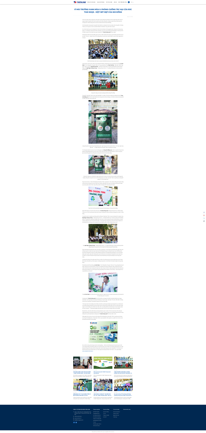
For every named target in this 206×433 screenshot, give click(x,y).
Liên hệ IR (104, 416)
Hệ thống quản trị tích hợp (97, 420)
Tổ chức (94, 422)
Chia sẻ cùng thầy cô (116, 411)
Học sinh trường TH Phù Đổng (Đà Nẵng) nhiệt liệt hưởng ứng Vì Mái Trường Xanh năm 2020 (123, 394)
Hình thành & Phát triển (97, 416)
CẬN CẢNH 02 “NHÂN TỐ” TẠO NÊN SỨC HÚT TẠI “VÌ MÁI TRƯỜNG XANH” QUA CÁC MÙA (103, 394)
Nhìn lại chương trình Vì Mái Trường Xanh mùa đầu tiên (102, 372)
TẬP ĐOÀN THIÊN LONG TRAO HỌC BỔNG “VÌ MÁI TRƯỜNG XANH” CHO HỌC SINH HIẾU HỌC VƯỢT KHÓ (82, 372)
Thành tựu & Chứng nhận (97, 418)
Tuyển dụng (115, 416)
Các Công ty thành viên (97, 415)
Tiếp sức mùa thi (116, 413)
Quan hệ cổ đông (100, 2)
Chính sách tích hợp (96, 425)
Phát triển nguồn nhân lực (97, 423)
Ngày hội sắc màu (116, 415)
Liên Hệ (115, 2)
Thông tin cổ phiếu (106, 415)
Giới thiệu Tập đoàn (96, 411)
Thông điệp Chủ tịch (96, 413)
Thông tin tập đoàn (91, 2)
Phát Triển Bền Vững (122, 2)
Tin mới (104, 413)
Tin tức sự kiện (109, 2)
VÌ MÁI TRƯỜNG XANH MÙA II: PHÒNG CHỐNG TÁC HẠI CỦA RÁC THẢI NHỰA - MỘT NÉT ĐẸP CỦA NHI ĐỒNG (123, 372)
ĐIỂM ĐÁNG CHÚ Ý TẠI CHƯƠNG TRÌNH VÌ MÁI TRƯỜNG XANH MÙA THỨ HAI (82, 394)
